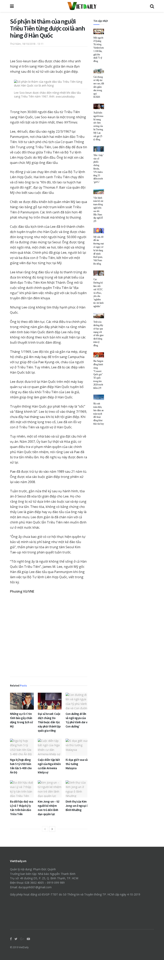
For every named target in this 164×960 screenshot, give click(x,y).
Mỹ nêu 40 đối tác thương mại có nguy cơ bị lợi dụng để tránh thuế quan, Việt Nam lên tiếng (98, 250)
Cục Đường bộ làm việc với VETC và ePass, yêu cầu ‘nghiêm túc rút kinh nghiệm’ (98, 292)
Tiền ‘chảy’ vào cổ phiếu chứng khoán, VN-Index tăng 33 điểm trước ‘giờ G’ (98, 168)
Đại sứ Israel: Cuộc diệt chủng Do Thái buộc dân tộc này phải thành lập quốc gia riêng (49, 722)
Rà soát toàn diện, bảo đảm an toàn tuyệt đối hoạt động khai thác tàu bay (98, 413)
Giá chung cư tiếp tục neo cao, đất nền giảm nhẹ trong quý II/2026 (98, 87)
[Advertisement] (48, 636)
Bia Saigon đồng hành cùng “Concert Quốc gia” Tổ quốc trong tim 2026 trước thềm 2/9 (98, 374)
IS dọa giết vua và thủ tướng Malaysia (77, 764)
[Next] (52, 829)
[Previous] (45, 829)
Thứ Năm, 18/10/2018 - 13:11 (26, 44)
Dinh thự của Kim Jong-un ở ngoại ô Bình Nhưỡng (77, 806)
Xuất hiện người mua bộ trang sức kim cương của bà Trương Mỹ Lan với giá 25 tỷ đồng (98, 126)
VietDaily (24, 947)
